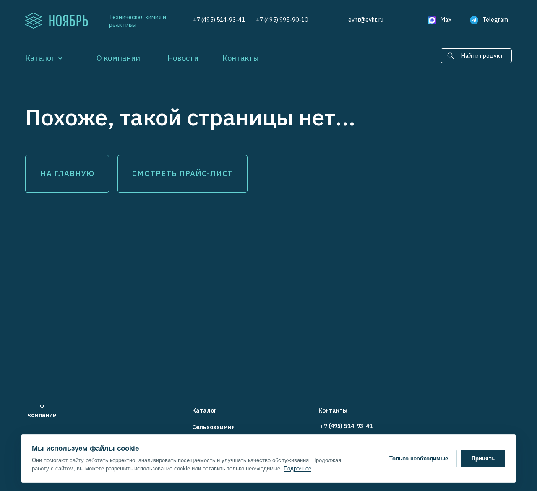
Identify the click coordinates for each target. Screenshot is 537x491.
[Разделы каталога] (60, 58)
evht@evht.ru (365, 20)
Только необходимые (418, 458)
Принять (483, 458)
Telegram (495, 20)
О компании (118, 58)
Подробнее (297, 468)
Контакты (240, 58)
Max (446, 20)
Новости (182, 58)
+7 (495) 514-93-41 (219, 20)
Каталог (40, 58)
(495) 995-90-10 (286, 20)
